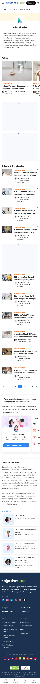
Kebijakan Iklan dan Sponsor (8, 636)
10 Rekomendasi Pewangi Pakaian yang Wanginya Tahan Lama (24, 193)
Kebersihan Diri (25, 9)
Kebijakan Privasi (7, 626)
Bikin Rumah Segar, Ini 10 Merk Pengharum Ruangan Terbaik (25, 297)
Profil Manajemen (26, 626)
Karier (22, 629)
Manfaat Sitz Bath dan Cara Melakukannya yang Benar (25, 174)
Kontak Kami (24, 633)
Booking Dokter (7, 611)
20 (32, 386)
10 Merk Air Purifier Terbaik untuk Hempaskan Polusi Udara (25, 231)
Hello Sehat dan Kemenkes (7, 646)
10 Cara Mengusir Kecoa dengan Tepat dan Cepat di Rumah (15, 87)
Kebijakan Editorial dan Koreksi (9, 630)
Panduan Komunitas (8, 641)
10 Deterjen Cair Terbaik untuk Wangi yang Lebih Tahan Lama (24, 278)
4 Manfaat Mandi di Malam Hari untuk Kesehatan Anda (25, 335)
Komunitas (24, 611)
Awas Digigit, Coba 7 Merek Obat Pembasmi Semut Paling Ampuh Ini (25, 352)
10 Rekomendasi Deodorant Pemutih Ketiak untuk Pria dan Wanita (25, 371)
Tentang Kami (25, 622)
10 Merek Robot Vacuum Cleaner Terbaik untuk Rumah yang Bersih (24, 316)
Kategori (5, 608)
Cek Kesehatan (26, 608)
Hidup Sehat (13, 9)
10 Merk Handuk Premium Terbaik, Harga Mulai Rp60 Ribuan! (25, 212)
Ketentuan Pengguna (9, 622)
